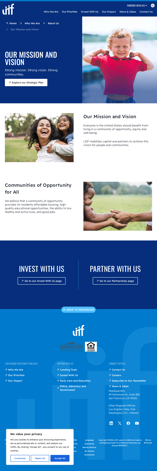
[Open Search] (153, 6)
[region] (40, 447)
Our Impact (109, 11)
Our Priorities (69, 11)
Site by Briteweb (148, 441)
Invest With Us (89, 11)
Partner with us (65, 363)
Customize (19, 458)
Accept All (60, 458)
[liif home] (8, 7)
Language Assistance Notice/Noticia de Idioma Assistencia (89, 447)
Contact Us (146, 11)
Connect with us (117, 363)
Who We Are (51, 11)
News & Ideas (128, 11)
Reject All (40, 458)
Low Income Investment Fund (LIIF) (21, 363)
